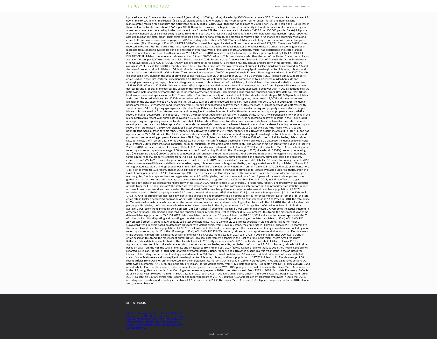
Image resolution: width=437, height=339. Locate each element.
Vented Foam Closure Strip (151, 319)
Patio (296, 7)
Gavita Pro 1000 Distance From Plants (152, 316)
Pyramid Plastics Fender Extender (152, 325)
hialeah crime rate (147, 6)
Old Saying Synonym (137, 313)
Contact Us (304, 7)
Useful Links (287, 7)
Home (277, 7)
